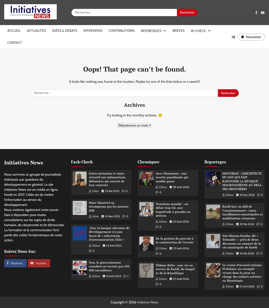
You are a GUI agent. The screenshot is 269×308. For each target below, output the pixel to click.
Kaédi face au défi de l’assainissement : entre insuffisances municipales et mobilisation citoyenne (242, 212)
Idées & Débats (64, 31)
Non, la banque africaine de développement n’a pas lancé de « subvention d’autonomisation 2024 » (109, 234)
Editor (95, 191)
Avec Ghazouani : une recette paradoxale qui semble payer (172, 177)
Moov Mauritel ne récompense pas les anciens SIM (108, 206)
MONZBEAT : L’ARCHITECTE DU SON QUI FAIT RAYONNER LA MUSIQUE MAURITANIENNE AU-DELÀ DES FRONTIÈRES (242, 181)
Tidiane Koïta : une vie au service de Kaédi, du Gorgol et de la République (175, 269)
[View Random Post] (233, 37)
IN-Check (198, 31)
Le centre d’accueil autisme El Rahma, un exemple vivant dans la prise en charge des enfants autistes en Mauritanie (242, 273)
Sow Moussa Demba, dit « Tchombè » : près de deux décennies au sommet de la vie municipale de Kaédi (241, 241)
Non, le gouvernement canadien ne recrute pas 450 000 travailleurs (109, 266)
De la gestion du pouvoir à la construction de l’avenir (175, 240)
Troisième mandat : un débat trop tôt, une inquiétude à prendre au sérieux (173, 210)
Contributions (121, 31)
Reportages (151, 31)
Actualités (36, 31)
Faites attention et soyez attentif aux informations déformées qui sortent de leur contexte (107, 179)
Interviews (92, 31)
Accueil (14, 31)
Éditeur (96, 245)
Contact (14, 43)
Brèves (179, 31)
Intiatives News (147, 302)
